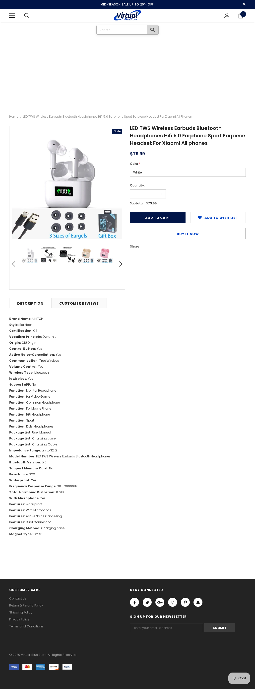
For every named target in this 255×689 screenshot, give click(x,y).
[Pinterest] (185, 602)
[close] (244, 4)
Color (135, 164)
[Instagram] (172, 602)
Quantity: (137, 185)
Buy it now (188, 234)
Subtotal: (137, 203)
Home (13, 116)
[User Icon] (227, 15)
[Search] (152, 29)
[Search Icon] (31, 15)
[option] (67, 184)
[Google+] (159, 602)
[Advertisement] (127, 72)
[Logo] (127, 15)
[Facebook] (134, 602)
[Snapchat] (197, 602)
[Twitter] (147, 602)
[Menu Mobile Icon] (12, 16)
